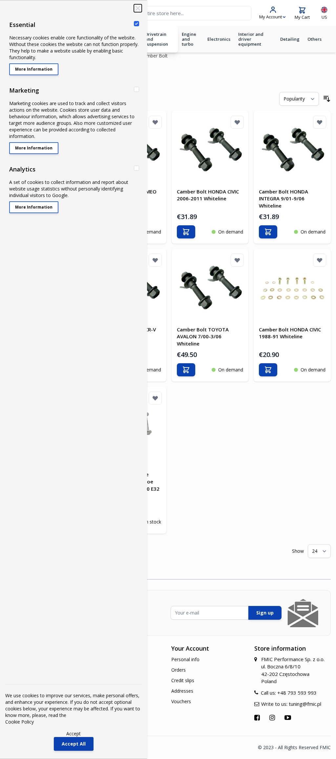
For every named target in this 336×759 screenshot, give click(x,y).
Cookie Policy (19, 722)
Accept (73, 733)
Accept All (74, 744)
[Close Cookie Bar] (138, 8)
